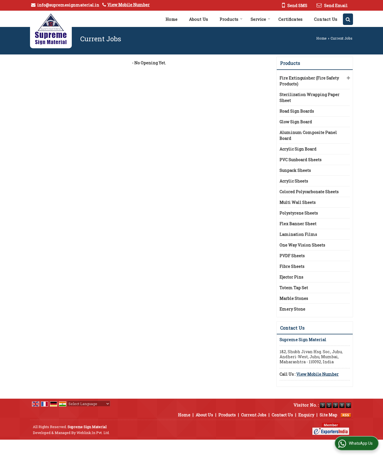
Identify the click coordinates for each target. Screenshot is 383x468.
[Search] (348, 19)
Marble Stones (294, 298)
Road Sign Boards (297, 111)
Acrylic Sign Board (298, 149)
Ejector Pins (291, 277)
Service (258, 19)
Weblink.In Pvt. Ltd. (93, 432)
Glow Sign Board (296, 121)
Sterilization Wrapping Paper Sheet (310, 97)
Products (229, 19)
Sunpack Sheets (295, 170)
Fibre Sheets (292, 266)
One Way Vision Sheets (302, 245)
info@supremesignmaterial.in (68, 5)
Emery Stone (292, 309)
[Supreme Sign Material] (51, 29)
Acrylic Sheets (294, 181)
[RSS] (346, 414)
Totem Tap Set (294, 287)
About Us (198, 19)
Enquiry (306, 414)
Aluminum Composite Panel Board (308, 135)
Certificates (290, 19)
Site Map (328, 414)
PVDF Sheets (292, 255)
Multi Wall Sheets (298, 202)
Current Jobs (253, 414)
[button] (128, 4)
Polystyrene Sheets (299, 213)
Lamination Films (298, 234)
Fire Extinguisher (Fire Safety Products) (309, 80)
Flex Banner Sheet (298, 223)
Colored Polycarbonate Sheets (309, 191)
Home (171, 19)
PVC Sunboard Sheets (301, 159)
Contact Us (325, 19)
